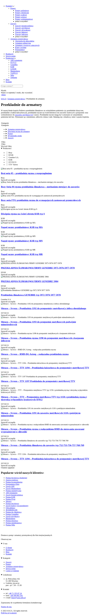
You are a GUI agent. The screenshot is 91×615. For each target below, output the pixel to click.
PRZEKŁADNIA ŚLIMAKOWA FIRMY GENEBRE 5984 (29, 281)
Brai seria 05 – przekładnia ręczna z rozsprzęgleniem (26, 173)
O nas (5, 544)
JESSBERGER (11, 510)
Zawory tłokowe (21, 32)
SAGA (3, 99)
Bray (10, 153)
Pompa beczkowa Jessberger (16, 478)
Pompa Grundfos (12, 514)
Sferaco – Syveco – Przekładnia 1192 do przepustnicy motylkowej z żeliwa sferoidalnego (43, 308)
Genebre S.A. (13, 157)
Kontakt (9, 82)
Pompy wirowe (21, 17)
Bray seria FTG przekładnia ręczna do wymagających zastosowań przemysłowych (41, 200)
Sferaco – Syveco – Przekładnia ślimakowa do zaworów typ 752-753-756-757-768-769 (42, 445)
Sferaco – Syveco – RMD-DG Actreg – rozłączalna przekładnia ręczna (35, 354)
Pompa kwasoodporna (14, 482)
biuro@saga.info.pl (18, 598)
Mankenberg (15, 71)
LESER (13, 69)
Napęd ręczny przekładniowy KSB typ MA (22, 227)
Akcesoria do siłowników (24, 41)
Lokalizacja (7, 575)
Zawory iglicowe (21, 34)
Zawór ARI (10, 486)
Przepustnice (20, 50)
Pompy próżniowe (22, 11)
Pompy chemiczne (22, 13)
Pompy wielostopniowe (24, 19)
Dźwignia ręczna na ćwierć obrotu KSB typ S (23, 214)
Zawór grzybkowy (13, 516)
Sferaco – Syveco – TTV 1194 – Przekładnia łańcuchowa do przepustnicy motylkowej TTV (45, 367)
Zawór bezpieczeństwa (14, 495)
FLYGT (13, 62)
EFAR (10, 155)
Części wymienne (12, 571)
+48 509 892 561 (16, 596)
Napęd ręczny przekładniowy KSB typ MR (22, 254)
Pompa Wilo (10, 525)
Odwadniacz (10, 508)
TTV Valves (13, 165)
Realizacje (9, 54)
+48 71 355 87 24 (15, 593)
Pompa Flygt (10, 499)
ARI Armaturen (16, 60)
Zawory (13, 24)
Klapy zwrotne (20, 47)
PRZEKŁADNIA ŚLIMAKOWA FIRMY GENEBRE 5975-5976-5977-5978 (38, 268)
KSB (12, 67)
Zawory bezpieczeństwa (24, 26)
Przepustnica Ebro (12, 484)
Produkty (9, 6)
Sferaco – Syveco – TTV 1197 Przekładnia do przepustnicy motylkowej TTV (38, 381)
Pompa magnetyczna (13, 491)
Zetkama (13, 77)
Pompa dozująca (12, 521)
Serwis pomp (11, 56)
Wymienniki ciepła (15, 136)
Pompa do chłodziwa (13, 512)
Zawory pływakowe (22, 30)
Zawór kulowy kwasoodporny (17, 506)
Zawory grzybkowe (22, 28)
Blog (7, 80)
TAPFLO (14, 73)
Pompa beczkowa (12, 504)
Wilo (12, 75)
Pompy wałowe (21, 15)
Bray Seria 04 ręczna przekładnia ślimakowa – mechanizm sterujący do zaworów (40, 187)
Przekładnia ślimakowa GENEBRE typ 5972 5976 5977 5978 (31, 295)
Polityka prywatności (9, 613)
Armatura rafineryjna (23, 43)
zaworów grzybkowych (24, 115)
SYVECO (12, 162)
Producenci (10, 58)
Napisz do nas (6, 607)
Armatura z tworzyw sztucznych (27, 45)
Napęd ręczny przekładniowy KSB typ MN (22, 241)
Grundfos (14, 65)
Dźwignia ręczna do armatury (19, 131)
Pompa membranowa (14, 523)
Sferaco (8, 501)
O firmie (9, 548)
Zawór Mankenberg (13, 489)
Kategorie (6, 558)
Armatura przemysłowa (19, 39)
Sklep (3, 95)
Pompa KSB (10, 497)
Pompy (13, 8)
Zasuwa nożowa (12, 480)
